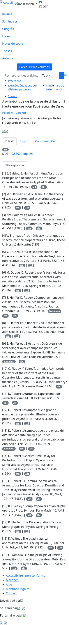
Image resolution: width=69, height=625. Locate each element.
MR (5, 149)
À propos (12, 580)
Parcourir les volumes (34, 67)
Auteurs (7, 58)
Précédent (14, 81)
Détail (9, 141)
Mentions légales (18, 589)
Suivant (12, 96)
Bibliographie (14, 165)
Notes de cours (12, 44)
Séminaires (10, 21)
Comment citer (45, 141)
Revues (7, 14)
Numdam (54, 311)
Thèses (7, 51)
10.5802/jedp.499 (21, 154)
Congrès (8, 29)
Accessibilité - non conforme (25, 576)
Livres (6, 36)
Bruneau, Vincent (14, 113)
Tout (45, 75)
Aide (9, 584)
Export (24, 141)
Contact (11, 593)
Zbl (43, 187)
